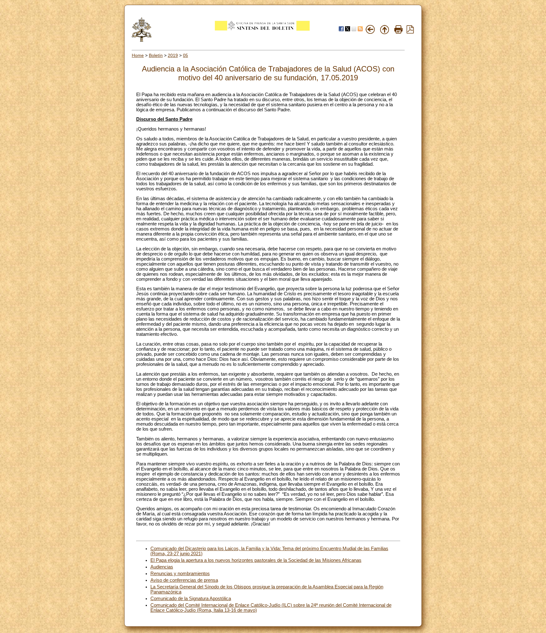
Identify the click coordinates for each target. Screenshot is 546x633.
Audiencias (161, 566)
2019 (173, 55)
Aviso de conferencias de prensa (184, 580)
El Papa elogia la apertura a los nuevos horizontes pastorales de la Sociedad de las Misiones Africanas (255, 560)
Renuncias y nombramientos (180, 573)
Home (138, 55)
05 (185, 55)
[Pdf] (410, 31)
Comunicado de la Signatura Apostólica (190, 598)
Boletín (156, 55)
